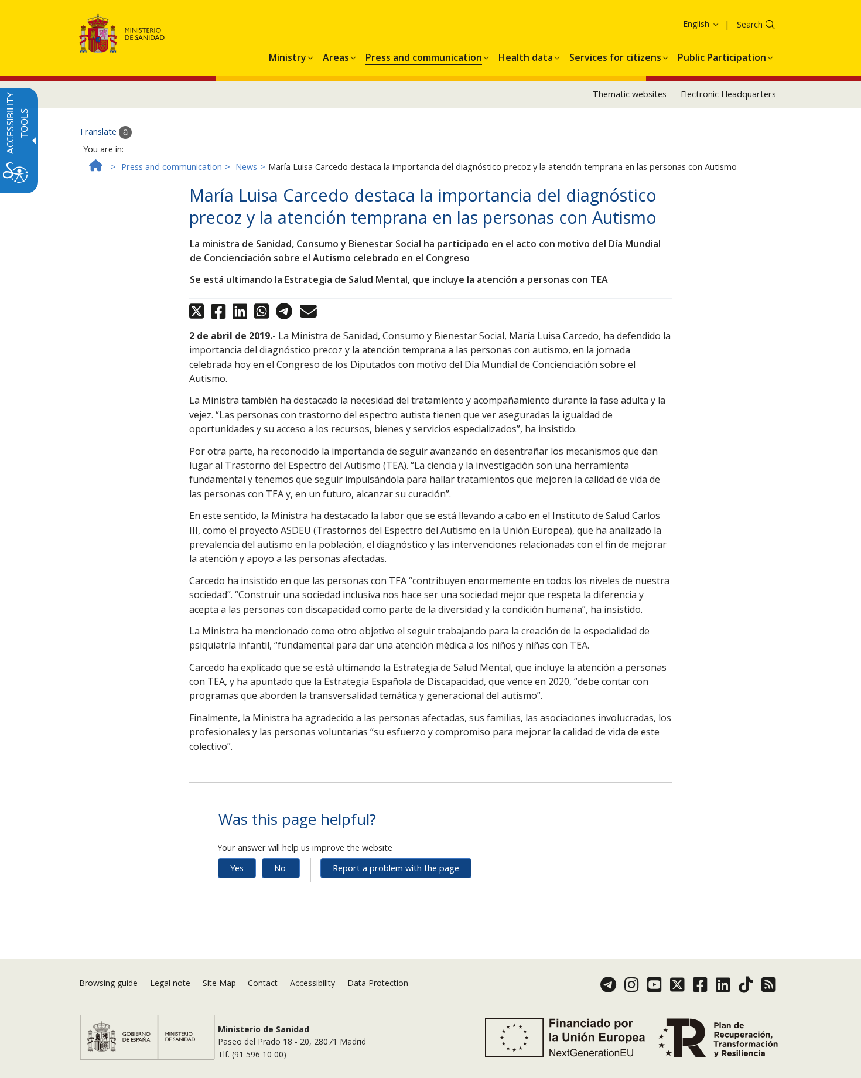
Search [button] (750, 24)
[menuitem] (288, 55)
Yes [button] (237, 868)
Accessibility (312, 982)
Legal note (170, 982)
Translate (99, 131)
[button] (679, 24)
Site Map (219, 982)
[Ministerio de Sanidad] (122, 35)
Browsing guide (108, 982)
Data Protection (377, 982)
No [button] (280, 868)
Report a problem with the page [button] (396, 868)
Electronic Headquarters (728, 94)
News (246, 166)
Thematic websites (630, 94)
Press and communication (171, 166)
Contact (263, 982)
